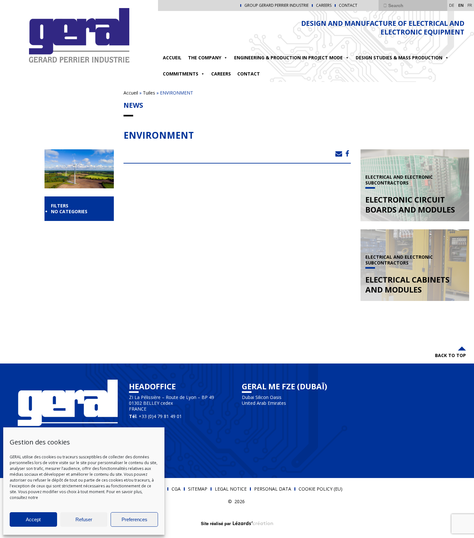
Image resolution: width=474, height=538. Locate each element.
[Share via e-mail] (338, 153)
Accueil (172, 58)
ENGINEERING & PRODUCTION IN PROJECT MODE (288, 58)
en (461, 5)
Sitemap (197, 489)
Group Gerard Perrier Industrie (276, 5)
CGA (176, 489)
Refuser (83, 519)
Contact (348, 5)
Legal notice (231, 489)
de (451, 5)
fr (470, 5)
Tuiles (149, 93)
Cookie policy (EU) (320, 489)
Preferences (134, 519)
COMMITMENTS (180, 74)
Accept (33, 519)
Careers (323, 5)
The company (204, 58)
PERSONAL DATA (272, 489)
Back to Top (450, 355)
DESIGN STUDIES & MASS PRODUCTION (399, 58)
